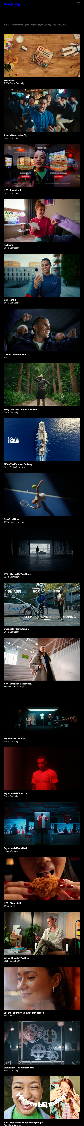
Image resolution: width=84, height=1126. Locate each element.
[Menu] (78, 4)
